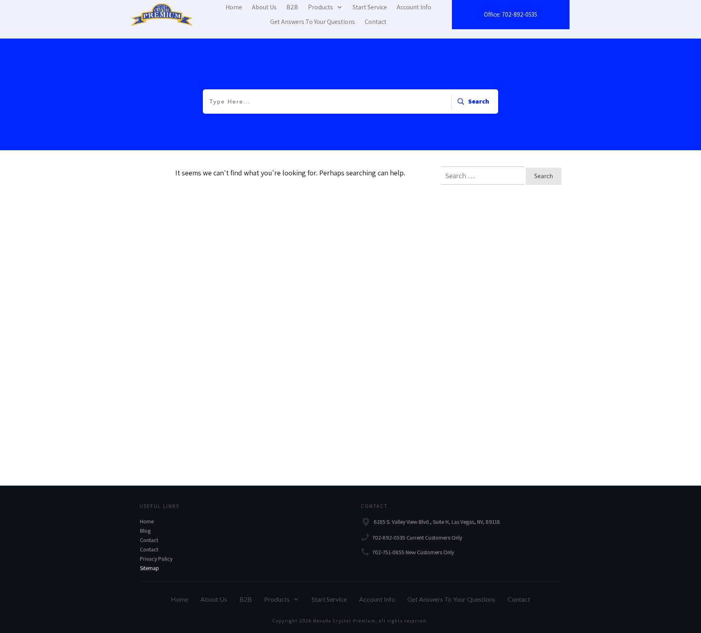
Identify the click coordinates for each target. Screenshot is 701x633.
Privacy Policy (156, 558)
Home (147, 521)
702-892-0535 (519, 14)
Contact (149, 540)
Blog (145, 530)
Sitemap (149, 568)
